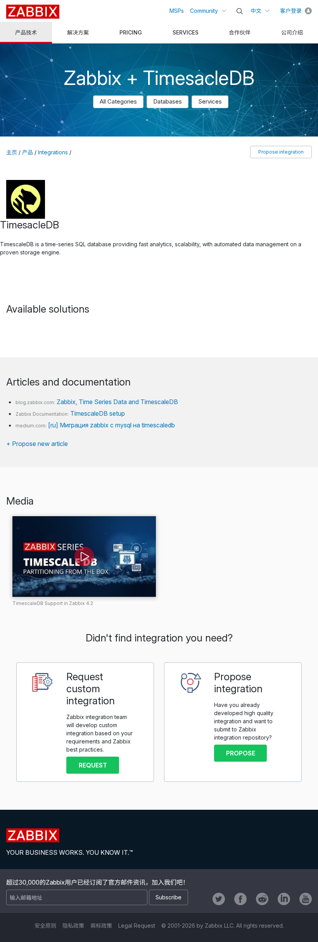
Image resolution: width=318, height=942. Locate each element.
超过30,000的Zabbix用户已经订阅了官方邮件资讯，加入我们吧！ (97, 882)
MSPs (176, 10)
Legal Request (136, 925)
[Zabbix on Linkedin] (284, 899)
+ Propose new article (37, 444)
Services (210, 101)
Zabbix (32, 12)
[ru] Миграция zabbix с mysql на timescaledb (111, 425)
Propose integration (281, 152)
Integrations (53, 152)
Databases (167, 101)
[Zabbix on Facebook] (240, 899)
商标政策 (101, 925)
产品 (27, 152)
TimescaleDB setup (97, 413)
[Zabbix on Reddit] (262, 899)
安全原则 (45, 925)
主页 (11, 152)
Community (204, 10)
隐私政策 (73, 925)
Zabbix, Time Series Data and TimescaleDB (117, 402)
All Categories (118, 101)
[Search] (240, 11)
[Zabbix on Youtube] (305, 899)
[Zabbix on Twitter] (219, 899)
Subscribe (168, 897)
